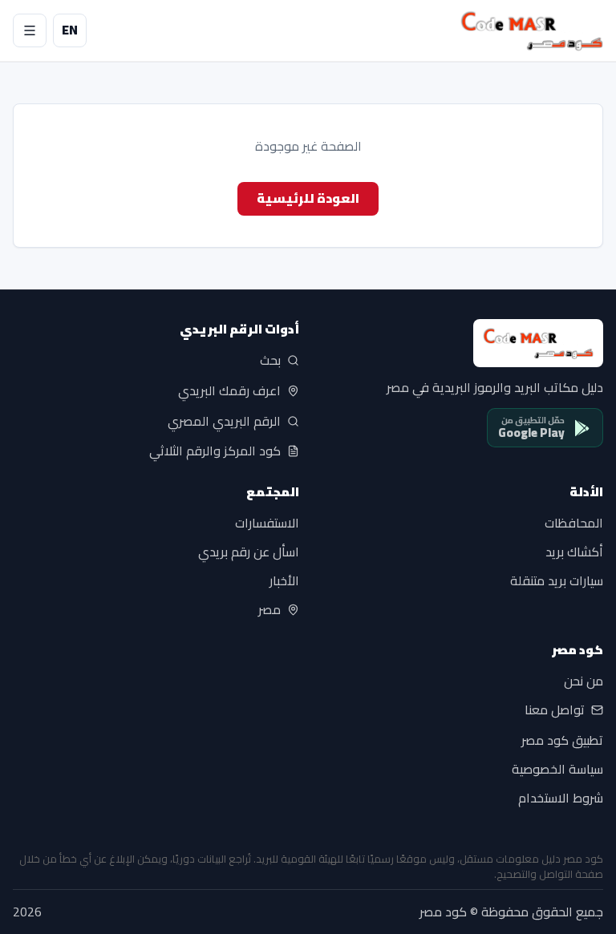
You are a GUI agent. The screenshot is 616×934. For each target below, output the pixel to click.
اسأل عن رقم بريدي (248, 551)
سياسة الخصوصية (557, 769)
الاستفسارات (267, 522)
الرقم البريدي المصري (224, 421)
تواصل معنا (555, 710)
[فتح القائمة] (30, 30)
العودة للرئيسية (308, 198)
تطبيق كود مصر (562, 741)
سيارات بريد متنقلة (556, 580)
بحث (270, 361)
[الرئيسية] (531, 30)
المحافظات (574, 522)
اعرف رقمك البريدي (229, 391)
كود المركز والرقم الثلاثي (215, 451)
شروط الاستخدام (560, 798)
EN (70, 30)
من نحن (583, 681)
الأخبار (284, 580)
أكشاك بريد (574, 551)
